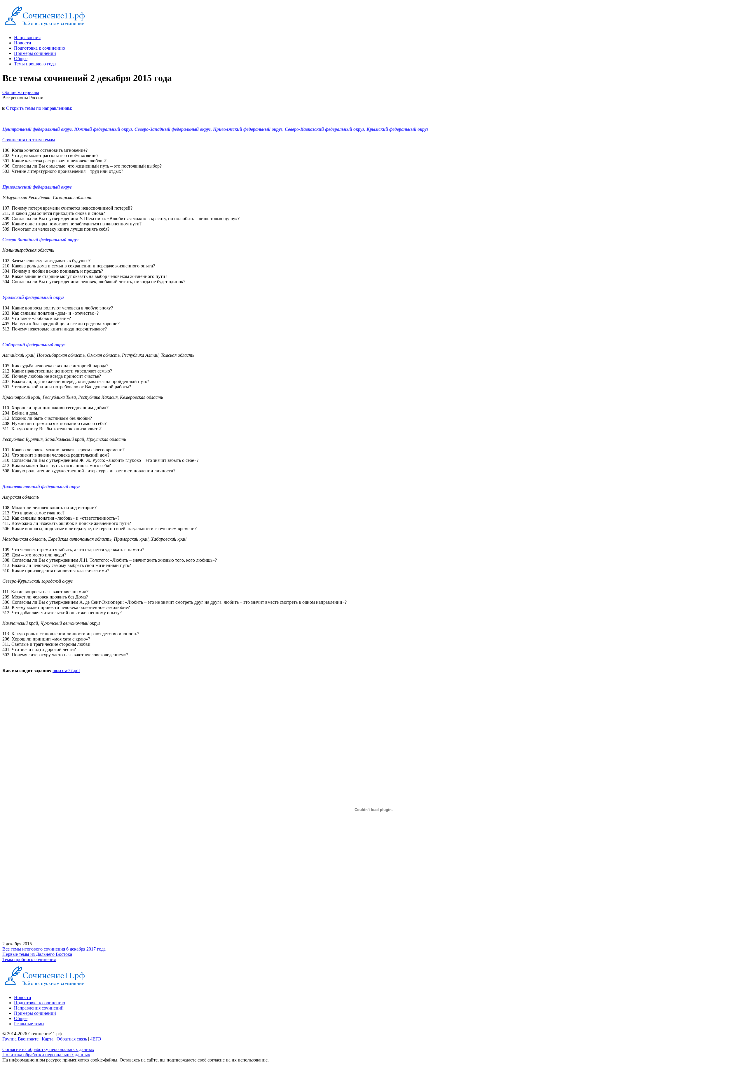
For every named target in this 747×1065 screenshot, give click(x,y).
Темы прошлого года (35, 63)
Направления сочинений (39, 1007)
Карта (47, 1038)
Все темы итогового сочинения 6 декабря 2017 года (54, 948)
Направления (27, 37)
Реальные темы (29, 1023)
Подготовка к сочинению (39, 48)
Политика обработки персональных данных (46, 1054)
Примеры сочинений (35, 53)
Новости (22, 42)
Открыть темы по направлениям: (39, 108)
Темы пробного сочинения (29, 959)
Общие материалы (20, 92)
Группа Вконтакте (20, 1038)
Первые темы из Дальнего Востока (37, 954)
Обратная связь (72, 1038)
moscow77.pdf (66, 670)
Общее (20, 58)
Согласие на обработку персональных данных (48, 1049)
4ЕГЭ (95, 1038)
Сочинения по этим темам (28, 139)
